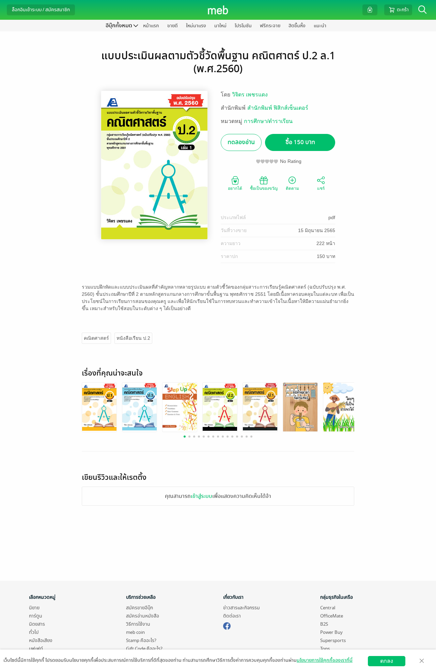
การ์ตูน (35, 616)
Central (327, 607)
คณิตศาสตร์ (96, 338)
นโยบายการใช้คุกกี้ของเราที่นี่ (325, 660)
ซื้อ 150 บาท (300, 142)
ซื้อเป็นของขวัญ (264, 188)
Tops (325, 648)
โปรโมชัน (243, 25)
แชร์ (321, 188)
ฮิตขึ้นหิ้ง (297, 25)
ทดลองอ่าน (241, 142)
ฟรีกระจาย (270, 25)
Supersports (333, 640)
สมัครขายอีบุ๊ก (139, 607)
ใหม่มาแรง (196, 25)
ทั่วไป (33, 632)
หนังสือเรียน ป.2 (133, 338)
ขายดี (172, 25)
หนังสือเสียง (40, 640)
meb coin (135, 632)
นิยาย (34, 607)
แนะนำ (320, 25)
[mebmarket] (227, 625)
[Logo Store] (218, 9)
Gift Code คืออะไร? (144, 648)
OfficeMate (331, 616)
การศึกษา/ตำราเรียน (268, 121)
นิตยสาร (37, 624)
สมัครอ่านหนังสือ (142, 616)
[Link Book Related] (99, 406)
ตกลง (386, 661)
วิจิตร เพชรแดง (250, 94)
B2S (324, 624)
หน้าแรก (151, 25)
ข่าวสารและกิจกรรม (241, 607)
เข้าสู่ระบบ (201, 496)
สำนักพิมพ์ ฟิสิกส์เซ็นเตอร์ (277, 108)
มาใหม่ (220, 25)
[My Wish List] (370, 9)
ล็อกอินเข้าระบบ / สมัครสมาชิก (41, 9)
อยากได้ (235, 188)
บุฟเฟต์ (36, 648)
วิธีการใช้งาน (138, 624)
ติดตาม (292, 188)
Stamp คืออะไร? (141, 640)
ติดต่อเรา (232, 616)
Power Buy (331, 632)
